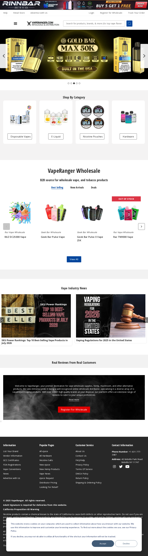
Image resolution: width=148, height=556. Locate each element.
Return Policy (82, 478)
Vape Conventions (12, 469)
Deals (94, 187)
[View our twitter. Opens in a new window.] (120, 466)
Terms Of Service (84, 469)
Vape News (44, 473)
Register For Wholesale (74, 409)
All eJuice (43, 451)
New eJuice (44, 464)
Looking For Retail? (48, 487)
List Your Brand (10, 451)
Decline (126, 543)
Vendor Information (12, 455)
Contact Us (81, 455)
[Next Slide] (144, 56)
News (6, 473)
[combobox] (94, 24)
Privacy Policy (82, 464)
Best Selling (57, 187)
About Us (80, 451)
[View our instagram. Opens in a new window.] (114, 466)
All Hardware (45, 455)
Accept (103, 543)
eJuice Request (46, 478)
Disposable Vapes (21, 136)
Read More (74, 399)
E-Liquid (55, 136)
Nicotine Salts (46, 460)
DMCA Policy (82, 473)
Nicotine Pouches (93, 136)
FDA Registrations (12, 464)
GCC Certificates (11, 460)
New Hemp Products (49, 469)
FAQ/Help (80, 460)
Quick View (20, 213)
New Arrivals (77, 187)
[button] (68, 83)
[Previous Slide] (4, 56)
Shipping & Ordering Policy (88, 482)
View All (74, 259)
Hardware (128, 136)
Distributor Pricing (48, 482)
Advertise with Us (38, 12)
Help (5, 12)
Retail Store (19, 12)
